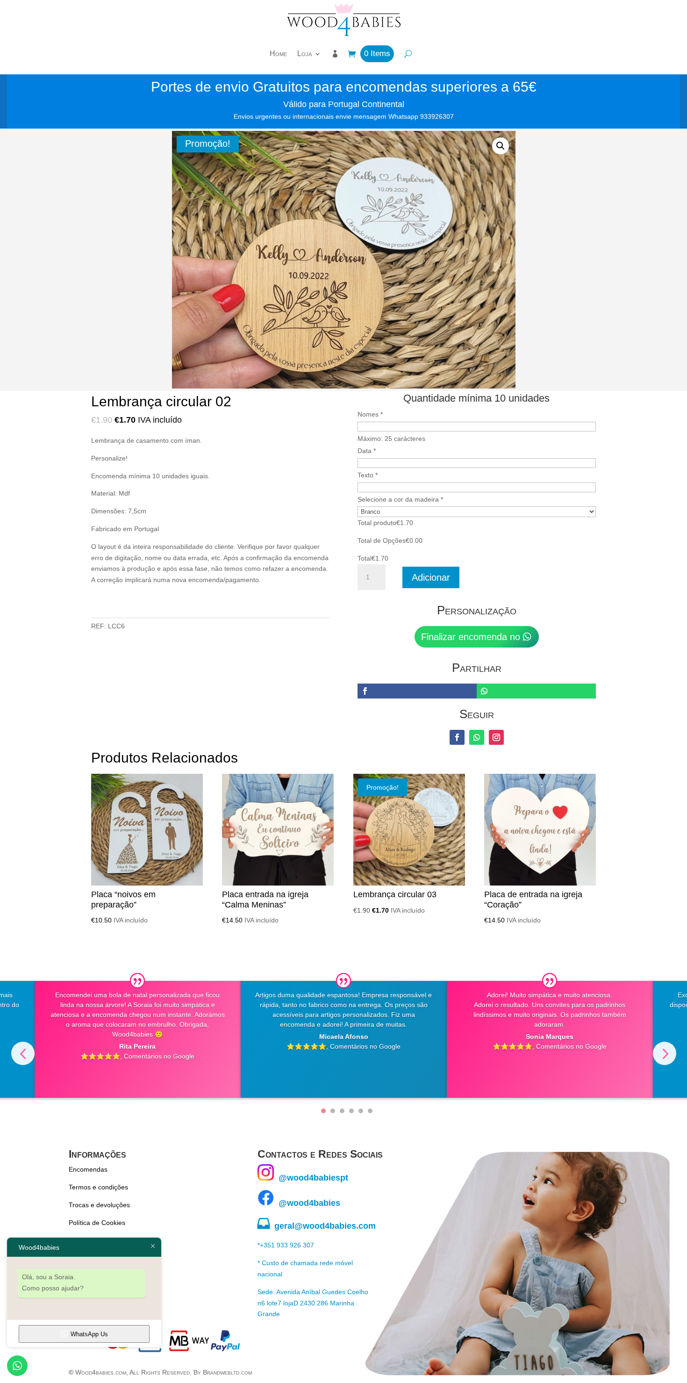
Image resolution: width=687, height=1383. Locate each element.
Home (278, 54)
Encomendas (88, 1169)
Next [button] (664, 1053)
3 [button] (342, 1111)
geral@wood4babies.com (317, 1226)
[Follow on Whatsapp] (476, 737)
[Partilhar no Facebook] (417, 691)
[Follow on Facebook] (457, 737)
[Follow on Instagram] (496, 737)
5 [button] (360, 1111)
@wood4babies (307, 1203)
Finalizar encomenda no (470, 637)
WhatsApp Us (89, 1334)
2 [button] (332, 1111)
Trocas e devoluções (99, 1205)
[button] (500, 145)
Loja (304, 54)
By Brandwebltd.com (222, 1372)
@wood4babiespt (311, 1177)
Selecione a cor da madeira (400, 499)
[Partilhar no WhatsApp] (536, 691)
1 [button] (323, 1111)
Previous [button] (23, 1053)
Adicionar (431, 577)
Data (367, 450)
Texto (368, 475)
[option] (138, 1039)
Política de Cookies (97, 1222)
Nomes (370, 414)
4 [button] (351, 1111)
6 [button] (370, 1111)
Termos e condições (98, 1187)
